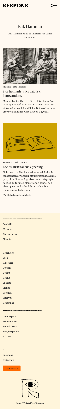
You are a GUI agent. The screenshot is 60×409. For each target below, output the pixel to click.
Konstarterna (10, 234)
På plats (7, 282)
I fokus (6, 287)
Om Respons (9, 316)
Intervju (7, 297)
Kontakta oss (10, 326)
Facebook (8, 355)
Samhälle (8, 224)
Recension (7, 162)
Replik (6, 277)
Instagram (8, 360)
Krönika (7, 292)
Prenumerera (10, 321)
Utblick (7, 267)
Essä (5, 257)
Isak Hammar (19, 86)
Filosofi (7, 239)
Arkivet (7, 336)
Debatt (6, 272)
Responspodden (11, 331)
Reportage (8, 302)
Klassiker (7, 86)
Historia (7, 229)
